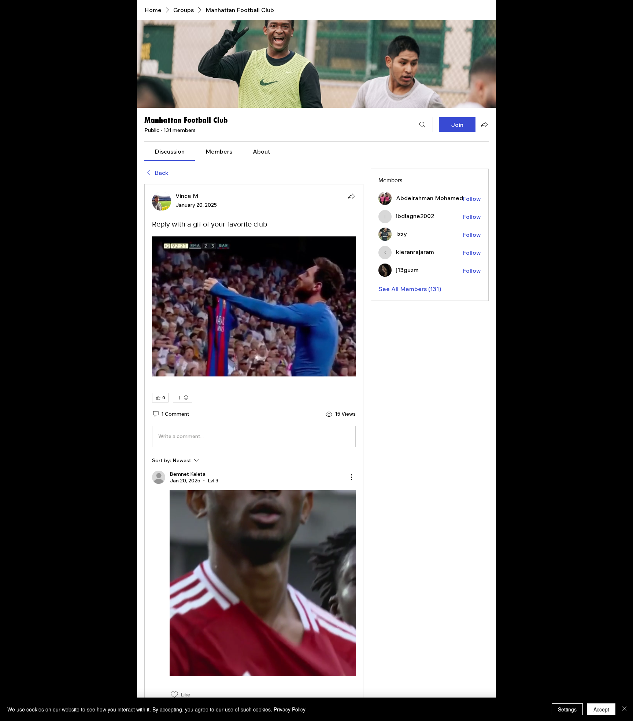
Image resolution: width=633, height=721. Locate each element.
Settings (567, 709)
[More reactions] (182, 397)
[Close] (624, 709)
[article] (253, 445)
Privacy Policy (290, 709)
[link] (170, 151)
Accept (601, 709)
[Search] (422, 124)
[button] (254, 306)
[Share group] (484, 124)
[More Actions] (351, 477)
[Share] (351, 196)
